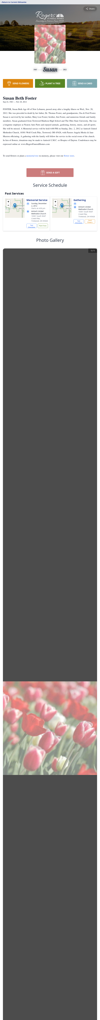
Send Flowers (90, 221)
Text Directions (31, 226)
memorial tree (32, 155)
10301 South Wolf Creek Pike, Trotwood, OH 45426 (39, 218)
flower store (69, 155)
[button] (14, 205)
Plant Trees (43, 226)
